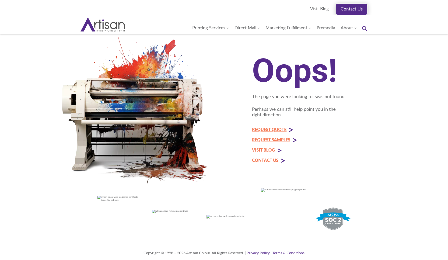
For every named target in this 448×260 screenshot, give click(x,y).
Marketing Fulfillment (286, 28)
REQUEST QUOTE (269, 130)
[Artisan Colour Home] (102, 24)
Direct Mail (245, 28)
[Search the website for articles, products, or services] (364, 28)
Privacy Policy (258, 253)
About (347, 28)
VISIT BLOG (263, 150)
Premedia (326, 28)
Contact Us (352, 9)
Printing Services (208, 28)
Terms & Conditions (288, 253)
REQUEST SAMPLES (271, 140)
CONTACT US (265, 161)
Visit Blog (319, 9)
